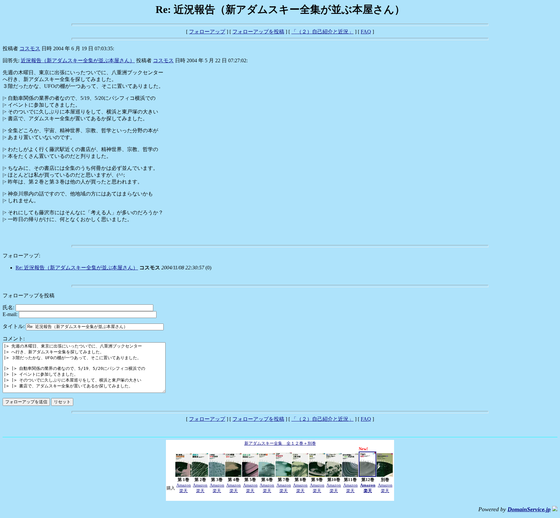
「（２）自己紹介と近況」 (322, 31)
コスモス (29, 48)
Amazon (183, 485)
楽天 (183, 490)
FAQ (366, 31)
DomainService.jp (529, 509)
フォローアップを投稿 (258, 31)
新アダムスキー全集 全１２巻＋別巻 (280, 443)
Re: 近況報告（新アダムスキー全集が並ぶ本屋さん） (77, 267)
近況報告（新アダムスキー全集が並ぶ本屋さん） (78, 60)
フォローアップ (207, 31)
